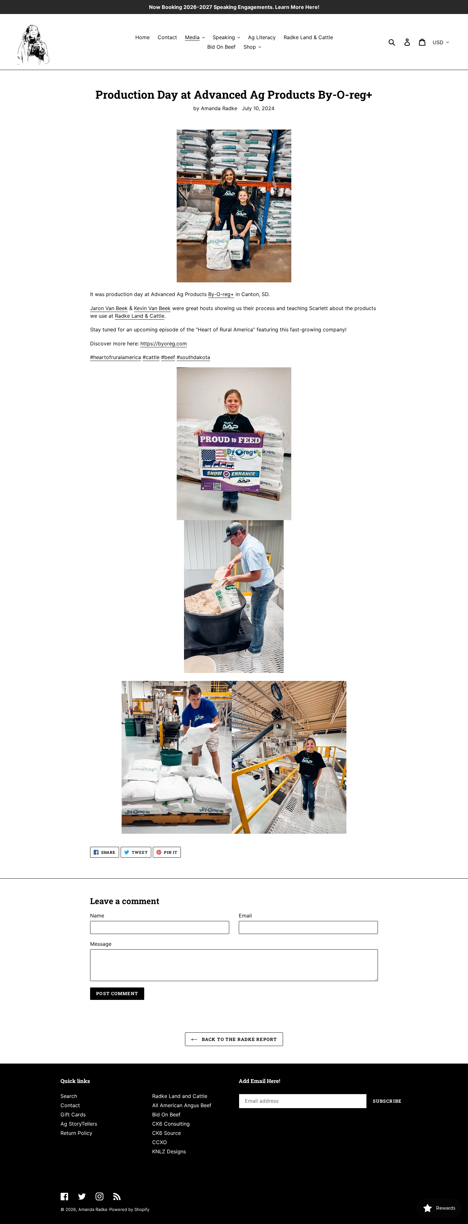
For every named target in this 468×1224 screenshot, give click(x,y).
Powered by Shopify (129, 1209)
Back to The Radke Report (239, 1039)
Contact (70, 1105)
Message (100, 944)
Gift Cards (73, 1114)
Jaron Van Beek (109, 308)
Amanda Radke (93, 1209)
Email (245, 915)
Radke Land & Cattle (139, 316)
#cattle (151, 357)
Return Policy (76, 1133)
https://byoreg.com (163, 343)
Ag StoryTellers (78, 1124)
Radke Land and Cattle (179, 1096)
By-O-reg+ (221, 294)
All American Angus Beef (181, 1105)
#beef (168, 357)
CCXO (159, 1142)
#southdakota (193, 357)
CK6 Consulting (171, 1124)
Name (97, 915)
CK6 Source (166, 1133)
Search (68, 1096)
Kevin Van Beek (152, 308)
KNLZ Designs (169, 1151)
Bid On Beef (166, 1114)
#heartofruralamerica (115, 357)
